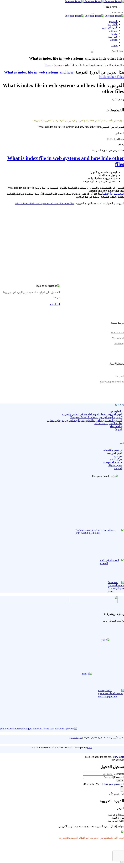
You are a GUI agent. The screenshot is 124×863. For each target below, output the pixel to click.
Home (48, 65)
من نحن (113, 30)
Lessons (58, 65)
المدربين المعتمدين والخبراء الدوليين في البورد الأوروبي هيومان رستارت (84, 420)
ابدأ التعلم (55, 304)
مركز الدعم (116, 459)
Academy (119, 343)
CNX (89, 747)
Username (119, 773)
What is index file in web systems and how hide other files (44, 203)
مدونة (114, 33)
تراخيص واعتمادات (112, 450)
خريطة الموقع (75, 737)
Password (119, 777)
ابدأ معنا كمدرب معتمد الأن (108, 423)
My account (118, 338)
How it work (117, 332)
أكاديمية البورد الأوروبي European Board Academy (96, 417)
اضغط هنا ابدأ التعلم (113, 193)
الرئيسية (113, 21)
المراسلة (113, 36)
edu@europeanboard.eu (112, 381)
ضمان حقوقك (115, 465)
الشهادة (118, 468)
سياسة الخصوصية (112, 462)
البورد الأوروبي (110, 27)
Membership (116, 426)
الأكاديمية (113, 24)
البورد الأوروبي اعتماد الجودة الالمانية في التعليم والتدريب (92, 414)
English (114, 39)
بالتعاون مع (116, 411)
